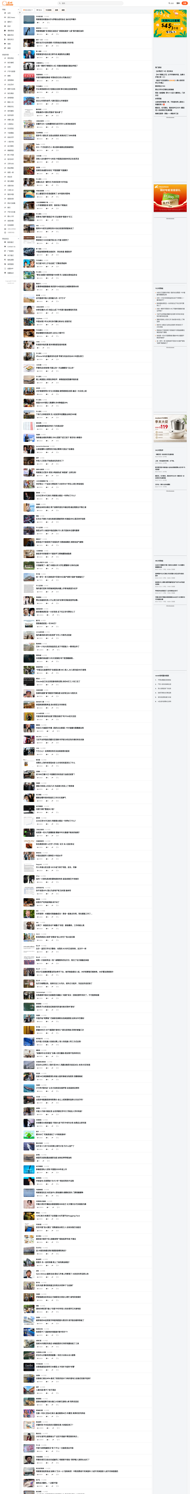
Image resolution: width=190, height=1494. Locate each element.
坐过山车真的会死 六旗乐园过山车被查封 (52, 100)
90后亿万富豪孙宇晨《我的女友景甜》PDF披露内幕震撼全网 (60, 728)
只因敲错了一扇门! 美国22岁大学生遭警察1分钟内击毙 (57, 565)
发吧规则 (10, 264)
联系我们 (10, 242)
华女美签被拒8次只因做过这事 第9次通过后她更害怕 (56, 89)
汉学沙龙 (10, 164)
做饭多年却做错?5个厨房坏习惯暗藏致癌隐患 (53, 553)
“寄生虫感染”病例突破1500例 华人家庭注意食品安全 (56, 275)
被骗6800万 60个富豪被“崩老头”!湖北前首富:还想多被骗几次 (60, 1030)
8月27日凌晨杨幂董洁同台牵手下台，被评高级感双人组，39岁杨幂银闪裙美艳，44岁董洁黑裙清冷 (74, 972)
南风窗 (38, 295)
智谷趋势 (38, 1259)
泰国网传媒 (39, 667)
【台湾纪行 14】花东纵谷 (164, 71)
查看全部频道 (12, 229)
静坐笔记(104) (160, 86)
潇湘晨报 (38, 1004)
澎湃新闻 (38, 1178)
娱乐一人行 (39, 40)
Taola (37, 144)
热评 (9, 26)
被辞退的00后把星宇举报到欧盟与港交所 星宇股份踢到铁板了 (60, 1320)
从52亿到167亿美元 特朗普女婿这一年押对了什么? (56, 495)
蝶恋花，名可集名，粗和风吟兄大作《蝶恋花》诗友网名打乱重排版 (170, 109)
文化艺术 (10, 84)
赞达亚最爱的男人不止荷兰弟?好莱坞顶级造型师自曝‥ (57, 600)
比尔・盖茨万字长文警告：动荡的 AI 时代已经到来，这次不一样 (61, 948)
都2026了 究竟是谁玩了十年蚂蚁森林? (51, 1134)
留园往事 (10, 199)
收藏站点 (10, 273)
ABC (37, 922)
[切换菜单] (20, 12)
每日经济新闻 (40, 1468)
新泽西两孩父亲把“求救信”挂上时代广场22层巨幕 (55, 937)
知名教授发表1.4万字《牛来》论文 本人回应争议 (55, 844)
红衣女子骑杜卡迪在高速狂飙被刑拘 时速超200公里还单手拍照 (60, 519)
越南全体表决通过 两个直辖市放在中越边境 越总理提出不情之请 (61, 507)
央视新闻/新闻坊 (41, 1062)
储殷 (37, 1306)
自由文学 (10, 137)
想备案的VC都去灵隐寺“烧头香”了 (49, 112)
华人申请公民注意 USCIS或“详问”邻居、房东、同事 (56, 867)
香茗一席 (10, 172)
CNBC (38, 342)
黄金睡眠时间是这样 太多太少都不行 (50, 333)
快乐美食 (10, 93)
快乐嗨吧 (10, 62)
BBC (37, 911)
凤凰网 (38, 435)
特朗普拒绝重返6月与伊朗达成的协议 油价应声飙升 (56, 19)
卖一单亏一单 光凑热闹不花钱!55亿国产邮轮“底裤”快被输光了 (60, 577)
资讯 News (11, 17)
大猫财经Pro (40, 63)
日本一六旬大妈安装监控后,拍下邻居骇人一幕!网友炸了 (57, 646)
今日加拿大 (39, 86)
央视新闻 (38, 1120)
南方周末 (38, 1236)
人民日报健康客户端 (42, 202)
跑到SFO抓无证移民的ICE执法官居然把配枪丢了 (55, 228)
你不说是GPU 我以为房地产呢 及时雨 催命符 (53, 890)
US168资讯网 (40, 632)
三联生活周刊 (40, 121)
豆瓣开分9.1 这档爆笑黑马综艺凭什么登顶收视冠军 (56, 124)
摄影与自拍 (11, 89)
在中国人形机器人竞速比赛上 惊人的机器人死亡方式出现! (58, 1041)
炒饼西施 (158, 99)
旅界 (37, 458)
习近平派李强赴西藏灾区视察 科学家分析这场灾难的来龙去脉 (60, 739)
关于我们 (10, 255)
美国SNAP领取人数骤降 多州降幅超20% (52, 402)
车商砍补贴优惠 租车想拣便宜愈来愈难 (51, 344)
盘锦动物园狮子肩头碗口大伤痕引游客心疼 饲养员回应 (57, 1401)
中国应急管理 (40, 191)
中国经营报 (39, 1457)
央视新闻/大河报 (41, 1352)
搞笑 (9, 76)
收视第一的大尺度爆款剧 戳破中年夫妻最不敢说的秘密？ (58, 832)
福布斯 (38, 493)
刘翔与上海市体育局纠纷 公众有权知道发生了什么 (55, 762)
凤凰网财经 (39, 75)
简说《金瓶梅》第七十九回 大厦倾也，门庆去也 (170, 94)
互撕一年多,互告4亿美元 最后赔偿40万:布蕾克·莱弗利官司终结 (60, 1413)
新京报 (38, 760)
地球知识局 (39, 1329)
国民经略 (38, 423)
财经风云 (38, 28)
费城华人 (38, 284)
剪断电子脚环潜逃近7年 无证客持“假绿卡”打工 (54, 217)
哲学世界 (10, 115)
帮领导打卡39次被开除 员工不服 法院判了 (52, 240)
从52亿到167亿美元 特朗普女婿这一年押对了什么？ (56, 821)
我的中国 (10, 194)
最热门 (9, 22)
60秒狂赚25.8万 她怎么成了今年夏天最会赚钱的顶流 (56, 310)
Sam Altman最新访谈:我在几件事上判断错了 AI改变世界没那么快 (62, 1274)
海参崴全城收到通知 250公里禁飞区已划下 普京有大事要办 (59, 437)
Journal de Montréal (42, 446)
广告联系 (10, 251)
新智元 (38, 679)
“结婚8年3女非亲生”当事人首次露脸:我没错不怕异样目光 (58, 1053)
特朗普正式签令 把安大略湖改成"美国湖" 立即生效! (56, 472)
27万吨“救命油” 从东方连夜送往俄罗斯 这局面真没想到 (57, 1088)
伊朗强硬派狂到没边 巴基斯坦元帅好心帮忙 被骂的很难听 (58, 1297)
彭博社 (38, 1155)
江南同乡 (10, 124)
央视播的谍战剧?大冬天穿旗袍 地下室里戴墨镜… (55, 658)
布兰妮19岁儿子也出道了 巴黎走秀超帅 (51, 263)
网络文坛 (10, 106)
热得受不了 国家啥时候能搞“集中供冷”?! (52, 1332)
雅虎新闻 (38, 644)
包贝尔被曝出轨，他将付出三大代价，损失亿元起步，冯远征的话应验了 (64, 983)
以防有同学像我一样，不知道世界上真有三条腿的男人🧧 (170, 103)
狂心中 (38, 946)
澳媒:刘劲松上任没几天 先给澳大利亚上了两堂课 (55, 786)
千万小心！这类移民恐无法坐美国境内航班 (52, 751)
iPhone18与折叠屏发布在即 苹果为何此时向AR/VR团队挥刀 (60, 356)
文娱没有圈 (39, 690)
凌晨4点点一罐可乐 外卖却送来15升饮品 (52, 182)
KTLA (37, 876)
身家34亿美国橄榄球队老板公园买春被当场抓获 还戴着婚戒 (59, 1076)
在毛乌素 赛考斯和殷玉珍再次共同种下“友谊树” (54, 1285)
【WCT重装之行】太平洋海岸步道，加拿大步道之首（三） (170, 75)
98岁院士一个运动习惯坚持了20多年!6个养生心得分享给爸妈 (60, 484)
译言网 (38, 388)
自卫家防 (10, 146)
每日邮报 (38, 1492)
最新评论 (10, 35)
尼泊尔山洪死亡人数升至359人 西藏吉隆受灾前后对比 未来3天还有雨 (63, 1065)
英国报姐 (38, 597)
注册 (184, 3)
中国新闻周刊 (40, 841)
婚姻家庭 (10, 150)
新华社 (38, 1283)
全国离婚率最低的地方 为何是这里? (50, 426)
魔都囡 (38, 725)
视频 (9, 44)
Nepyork (39, 864)
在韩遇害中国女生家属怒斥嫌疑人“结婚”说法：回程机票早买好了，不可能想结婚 (67, 995)
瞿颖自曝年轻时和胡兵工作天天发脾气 (51, 797)
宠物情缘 (10, 80)
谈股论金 (10, 185)
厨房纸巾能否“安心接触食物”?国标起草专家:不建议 (56, 1239)
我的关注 (10, 39)
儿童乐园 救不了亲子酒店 (46, 1390)
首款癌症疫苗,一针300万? (46, 623)
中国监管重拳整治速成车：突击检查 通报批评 (54, 251)
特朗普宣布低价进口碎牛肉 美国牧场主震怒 (53, 54)
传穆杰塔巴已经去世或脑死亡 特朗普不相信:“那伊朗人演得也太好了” (63, 1459)
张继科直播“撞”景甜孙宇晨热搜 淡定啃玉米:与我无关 (56, 693)
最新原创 (11, 31)
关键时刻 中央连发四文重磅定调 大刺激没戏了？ (55, 1425)
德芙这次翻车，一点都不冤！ (47, 1483)
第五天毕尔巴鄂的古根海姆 (164, 89)
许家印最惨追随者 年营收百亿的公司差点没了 (54, 77)
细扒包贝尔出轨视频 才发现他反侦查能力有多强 (54, 42)
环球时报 (38, 1224)
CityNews (39, 318)
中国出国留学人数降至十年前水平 (49, 855)
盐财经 (38, 899)
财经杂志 (38, 853)
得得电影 (38, 655)
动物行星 (38, 1341)
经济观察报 (39, 806)
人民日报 (38, 156)
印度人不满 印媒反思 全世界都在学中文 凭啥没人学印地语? (59, 1111)
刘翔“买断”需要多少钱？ (45, 809)
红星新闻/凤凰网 (41, 1201)
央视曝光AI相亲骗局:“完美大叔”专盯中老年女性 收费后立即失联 (61, 1123)
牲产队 (38, 1480)
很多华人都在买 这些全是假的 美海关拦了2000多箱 (56, 135)
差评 (37, 1132)
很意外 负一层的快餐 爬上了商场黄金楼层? (52, 1262)
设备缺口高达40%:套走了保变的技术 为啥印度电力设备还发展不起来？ (64, 1378)
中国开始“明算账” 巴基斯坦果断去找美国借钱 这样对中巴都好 (60, 1018)
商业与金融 (11, 203)
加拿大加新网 (40, 469)
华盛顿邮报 (39, 1190)
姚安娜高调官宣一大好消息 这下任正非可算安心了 (55, 612)
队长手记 (38, 1248)
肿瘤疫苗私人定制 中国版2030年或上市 (51, 1169)
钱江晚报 (38, 795)
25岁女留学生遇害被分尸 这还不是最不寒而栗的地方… (57, 1436)
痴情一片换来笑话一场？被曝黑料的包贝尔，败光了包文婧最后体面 (62, 960)
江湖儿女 (10, 190)
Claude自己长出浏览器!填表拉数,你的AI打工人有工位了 (58, 681)
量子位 (38, 620)
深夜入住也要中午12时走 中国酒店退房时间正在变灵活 (57, 159)
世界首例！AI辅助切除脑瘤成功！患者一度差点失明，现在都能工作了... (64, 913)
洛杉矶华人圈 (40, 702)
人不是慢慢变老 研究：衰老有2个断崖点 (51, 205)
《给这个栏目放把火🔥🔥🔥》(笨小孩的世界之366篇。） (170, 81)
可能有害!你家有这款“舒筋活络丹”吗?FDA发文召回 (56, 716)
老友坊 (9, 177)
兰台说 (38, 1097)
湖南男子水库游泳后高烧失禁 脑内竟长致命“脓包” (55, 1006)
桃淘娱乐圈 (39, 1410)
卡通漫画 (10, 133)
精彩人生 (10, 102)
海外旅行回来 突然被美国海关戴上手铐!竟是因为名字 (57, 588)
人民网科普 (39, 551)
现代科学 (10, 159)
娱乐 (9, 207)
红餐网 (38, 771)
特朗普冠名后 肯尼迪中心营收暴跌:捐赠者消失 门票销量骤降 (59, 1192)
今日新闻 (48, 10)
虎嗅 (37, 1271)
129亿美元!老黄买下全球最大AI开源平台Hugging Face (58, 1216)
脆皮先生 (38, 1433)
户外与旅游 (11, 71)
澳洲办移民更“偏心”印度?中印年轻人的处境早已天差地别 (58, 1308)
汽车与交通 (11, 212)
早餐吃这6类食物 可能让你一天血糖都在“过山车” (55, 368)
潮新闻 (38, 1050)
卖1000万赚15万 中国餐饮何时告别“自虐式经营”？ (56, 774)
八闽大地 (10, 142)
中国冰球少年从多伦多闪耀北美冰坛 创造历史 (54, 321)
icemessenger (40, 992)
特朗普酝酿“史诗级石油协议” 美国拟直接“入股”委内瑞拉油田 (60, 31)
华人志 (38, 1445)
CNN (37, 98)
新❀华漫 (10, 155)
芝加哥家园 (39, 133)
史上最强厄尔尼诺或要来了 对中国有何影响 (53, 193)
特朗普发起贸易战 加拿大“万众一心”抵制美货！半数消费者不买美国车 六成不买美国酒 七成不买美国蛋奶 (77, 1471)
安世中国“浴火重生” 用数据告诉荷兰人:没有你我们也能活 (58, 1227)
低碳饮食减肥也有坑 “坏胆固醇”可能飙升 (52, 170)
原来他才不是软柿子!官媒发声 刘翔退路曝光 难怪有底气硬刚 (59, 542)
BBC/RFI (38, 737)
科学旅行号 (39, 1039)
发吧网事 (10, 98)
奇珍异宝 (10, 58)
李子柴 (38, 574)
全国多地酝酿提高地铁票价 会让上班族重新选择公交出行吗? (59, 1099)
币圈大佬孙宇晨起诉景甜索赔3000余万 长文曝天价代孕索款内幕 (61, 1204)
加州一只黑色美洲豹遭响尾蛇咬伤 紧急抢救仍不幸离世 (57, 879)
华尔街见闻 (39, 1364)
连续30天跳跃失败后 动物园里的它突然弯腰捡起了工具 (57, 1343)
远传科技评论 (40, 888)
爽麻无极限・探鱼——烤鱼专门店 (166, 113)
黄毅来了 (38, 539)
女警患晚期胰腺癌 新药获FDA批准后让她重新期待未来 (57, 286)
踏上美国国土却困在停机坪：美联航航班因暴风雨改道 (57, 379)
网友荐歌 (10, 168)
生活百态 (10, 128)
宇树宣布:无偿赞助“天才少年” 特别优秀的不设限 (55, 1181)
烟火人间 (10, 216)
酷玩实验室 (39, 1143)
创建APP (10, 268)
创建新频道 (11, 232)
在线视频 (10, 225)
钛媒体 (38, 1108)
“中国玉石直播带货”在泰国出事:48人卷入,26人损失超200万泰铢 (61, 670)
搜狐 (37, 516)
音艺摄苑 (10, 111)
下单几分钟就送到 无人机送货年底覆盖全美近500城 (56, 414)
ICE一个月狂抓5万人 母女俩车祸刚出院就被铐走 (55, 147)
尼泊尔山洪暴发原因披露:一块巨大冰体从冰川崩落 (55, 1355)
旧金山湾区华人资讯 (42, 562)
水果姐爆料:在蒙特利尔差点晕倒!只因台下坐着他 (55, 449)
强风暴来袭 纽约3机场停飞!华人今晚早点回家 (53, 635)
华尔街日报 (39, 16)
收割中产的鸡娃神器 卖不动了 (47, 902)
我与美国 (10, 181)
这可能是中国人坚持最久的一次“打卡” (51, 298)
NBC (37, 226)
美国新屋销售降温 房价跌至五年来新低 (51, 704)
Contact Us (11, 247)
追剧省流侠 (39, 609)
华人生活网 (39, 527)
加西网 (38, 167)
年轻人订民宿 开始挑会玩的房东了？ (50, 461)
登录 (178, 3)
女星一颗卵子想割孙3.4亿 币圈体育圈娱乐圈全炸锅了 (57, 66)
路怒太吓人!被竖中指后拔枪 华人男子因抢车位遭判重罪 (57, 530)
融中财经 (38, 109)
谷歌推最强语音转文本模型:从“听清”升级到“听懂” (55, 1367)
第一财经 (38, 51)
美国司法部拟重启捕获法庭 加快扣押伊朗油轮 (54, 1157)
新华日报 (38, 237)
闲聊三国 (10, 120)
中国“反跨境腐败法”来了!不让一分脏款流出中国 (54, 1448)
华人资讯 (38, 179)
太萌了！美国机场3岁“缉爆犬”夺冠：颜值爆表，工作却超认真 (60, 925)
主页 (9, 13)
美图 (9, 48)
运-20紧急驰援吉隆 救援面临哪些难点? (51, 1250)
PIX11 (38, 934)
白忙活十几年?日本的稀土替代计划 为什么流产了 (55, 1146)
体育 (9, 67)
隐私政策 (10, 260)
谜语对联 (10, 221)
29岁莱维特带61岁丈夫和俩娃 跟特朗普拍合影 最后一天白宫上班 (61, 391)
